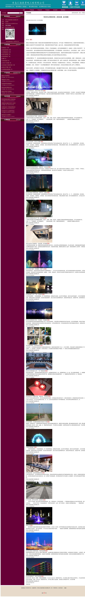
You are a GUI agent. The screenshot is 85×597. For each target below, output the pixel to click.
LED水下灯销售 (6, 63)
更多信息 (28, 584)
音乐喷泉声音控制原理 (7, 83)
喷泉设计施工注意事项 (7, 91)
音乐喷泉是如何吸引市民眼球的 (8, 99)
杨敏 (65, 588)
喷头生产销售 (6, 67)
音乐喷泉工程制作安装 (8, 65)
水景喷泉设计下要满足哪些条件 (8, 107)
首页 (24, 10)
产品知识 (47, 10)
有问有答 (55, 10)
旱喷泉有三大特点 (6, 79)
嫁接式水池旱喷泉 (6, 75)
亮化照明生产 (6, 56)
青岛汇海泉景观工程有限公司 (32, 95)
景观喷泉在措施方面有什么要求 (8, 103)
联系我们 (63, 10)
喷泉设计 (5, 47)
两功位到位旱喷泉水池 (7, 87)
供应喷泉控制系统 (7, 69)
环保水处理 (5, 60)
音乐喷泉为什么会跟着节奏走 (8, 111)
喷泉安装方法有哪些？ (7, 114)
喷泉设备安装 (6, 49)
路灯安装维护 (6, 54)
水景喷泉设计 (6, 52)
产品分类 (40, 10)
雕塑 (4, 58)
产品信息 (32, 10)
